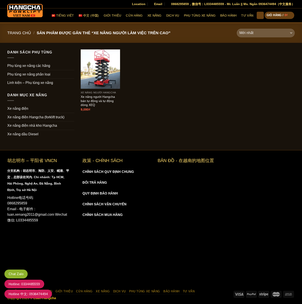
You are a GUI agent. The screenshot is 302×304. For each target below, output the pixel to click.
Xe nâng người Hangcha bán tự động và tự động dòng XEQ (98, 101)
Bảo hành (228, 15)
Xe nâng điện (17, 108)
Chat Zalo (16, 274)
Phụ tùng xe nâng (200, 15)
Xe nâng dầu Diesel (22, 134)
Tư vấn (247, 15)
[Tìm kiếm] (260, 15)
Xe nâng (154, 15)
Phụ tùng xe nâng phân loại (28, 74)
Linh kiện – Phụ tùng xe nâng (30, 83)
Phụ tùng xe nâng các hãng (28, 66)
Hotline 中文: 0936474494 (28, 294)
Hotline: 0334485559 (24, 284)
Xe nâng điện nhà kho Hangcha (32, 125)
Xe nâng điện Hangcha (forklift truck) (35, 117)
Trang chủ (19, 32)
